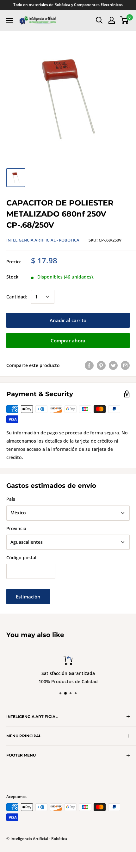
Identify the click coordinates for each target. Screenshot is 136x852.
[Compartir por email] (125, 365)
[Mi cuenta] (111, 20)
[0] (124, 20)
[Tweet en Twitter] (113, 365)
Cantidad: (16, 297)
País (10, 499)
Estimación (28, 596)
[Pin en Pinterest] (101, 365)
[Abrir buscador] (99, 20)
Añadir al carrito (68, 320)
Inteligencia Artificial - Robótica (42, 240)
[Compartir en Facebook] (89, 365)
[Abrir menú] (9, 20)
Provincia (16, 528)
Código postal (21, 558)
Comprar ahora (68, 340)
